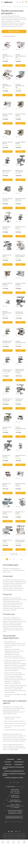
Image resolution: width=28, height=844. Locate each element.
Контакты (8, 764)
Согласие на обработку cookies (14, 777)
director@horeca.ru (15, 800)
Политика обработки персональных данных (13, 767)
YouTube (17, 782)
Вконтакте (10, 782)
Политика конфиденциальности (14, 771)
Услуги (19, 759)
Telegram (14, 782)
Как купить (7, 762)
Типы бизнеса (18, 764)
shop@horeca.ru (15, 795)
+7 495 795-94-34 (10, 786)
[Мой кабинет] (22, 2)
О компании (10, 759)
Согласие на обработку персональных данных (14, 774)
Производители (19, 762)
